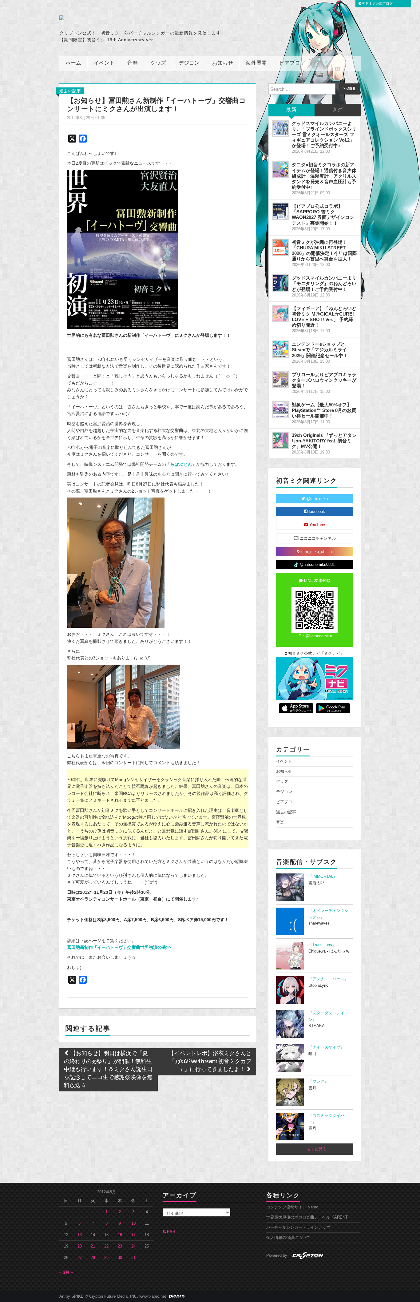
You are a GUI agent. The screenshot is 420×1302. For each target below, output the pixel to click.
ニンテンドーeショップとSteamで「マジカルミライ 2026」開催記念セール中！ (320, 349)
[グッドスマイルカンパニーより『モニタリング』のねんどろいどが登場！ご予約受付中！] (280, 283)
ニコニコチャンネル (317, 538)
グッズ (158, 63)
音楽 (132, 63)
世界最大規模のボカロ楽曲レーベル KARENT (307, 1217)
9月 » (68, 1272)
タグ (337, 109)
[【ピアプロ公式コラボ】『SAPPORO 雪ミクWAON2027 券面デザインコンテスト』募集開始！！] (280, 211)
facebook (316, 512)
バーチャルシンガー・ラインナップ (298, 1227)
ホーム (73, 63)
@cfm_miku (316, 499)
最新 (291, 109)
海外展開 (256, 63)
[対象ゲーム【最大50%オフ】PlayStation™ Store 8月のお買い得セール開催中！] (280, 409)
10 (133, 1223)
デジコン (189, 63)
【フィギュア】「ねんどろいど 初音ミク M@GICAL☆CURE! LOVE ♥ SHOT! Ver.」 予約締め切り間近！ (324, 317)
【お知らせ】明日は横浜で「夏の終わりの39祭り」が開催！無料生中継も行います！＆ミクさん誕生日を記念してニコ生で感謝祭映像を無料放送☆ (108, 1069)
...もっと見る (315, 1149)
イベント (104, 63)
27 (79, 1258)
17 (133, 1235)
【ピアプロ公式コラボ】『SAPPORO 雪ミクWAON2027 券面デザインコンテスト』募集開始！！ (323, 214)
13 (79, 1235)
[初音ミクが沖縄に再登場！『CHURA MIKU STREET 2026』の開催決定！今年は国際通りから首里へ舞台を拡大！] (280, 247)
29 (106, 1258)
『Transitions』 (322, 945)
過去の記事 (70, 90)
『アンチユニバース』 (328, 979)
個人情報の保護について (288, 1237)
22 (106, 1246)
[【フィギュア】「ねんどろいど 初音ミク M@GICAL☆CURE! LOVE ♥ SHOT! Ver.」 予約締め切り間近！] (280, 313)
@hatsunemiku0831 (316, 564)
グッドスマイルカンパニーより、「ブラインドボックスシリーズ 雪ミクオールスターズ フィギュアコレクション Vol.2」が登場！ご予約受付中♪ (324, 134)
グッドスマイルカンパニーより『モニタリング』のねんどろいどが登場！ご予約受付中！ (324, 283)
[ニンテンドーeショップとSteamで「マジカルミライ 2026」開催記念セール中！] (280, 349)
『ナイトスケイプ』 (326, 1047)
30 (120, 1258)
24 (133, 1246)
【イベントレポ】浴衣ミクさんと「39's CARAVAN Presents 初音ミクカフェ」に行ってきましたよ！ (210, 1061)
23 (120, 1246)
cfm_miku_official (316, 552)
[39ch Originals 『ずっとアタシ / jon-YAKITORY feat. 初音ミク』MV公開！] (280, 440)
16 (120, 1235)
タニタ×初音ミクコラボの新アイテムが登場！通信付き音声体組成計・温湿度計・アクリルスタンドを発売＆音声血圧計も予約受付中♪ (324, 176)
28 (93, 1258)
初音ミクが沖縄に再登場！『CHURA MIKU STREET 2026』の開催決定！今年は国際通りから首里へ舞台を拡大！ (324, 250)
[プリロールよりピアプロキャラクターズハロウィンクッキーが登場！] (280, 379)
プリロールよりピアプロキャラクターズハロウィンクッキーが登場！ (324, 380)
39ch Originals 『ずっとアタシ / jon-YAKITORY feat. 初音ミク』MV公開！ (324, 441)
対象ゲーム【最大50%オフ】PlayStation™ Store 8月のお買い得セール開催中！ (324, 410)
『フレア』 (318, 1081)
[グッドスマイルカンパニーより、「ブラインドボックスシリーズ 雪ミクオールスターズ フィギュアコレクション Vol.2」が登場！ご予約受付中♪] (280, 128)
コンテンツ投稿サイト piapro (292, 1207)
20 (79, 1246)
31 (133, 1258)
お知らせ (222, 63)
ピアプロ (289, 63)
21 (93, 1246)
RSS (170, 1232)
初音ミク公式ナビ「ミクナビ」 (315, 653)
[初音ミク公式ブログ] (119, 17)
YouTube (316, 525)
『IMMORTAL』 (322, 876)
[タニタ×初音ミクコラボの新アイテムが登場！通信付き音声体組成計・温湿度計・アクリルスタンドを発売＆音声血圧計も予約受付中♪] (280, 169)
